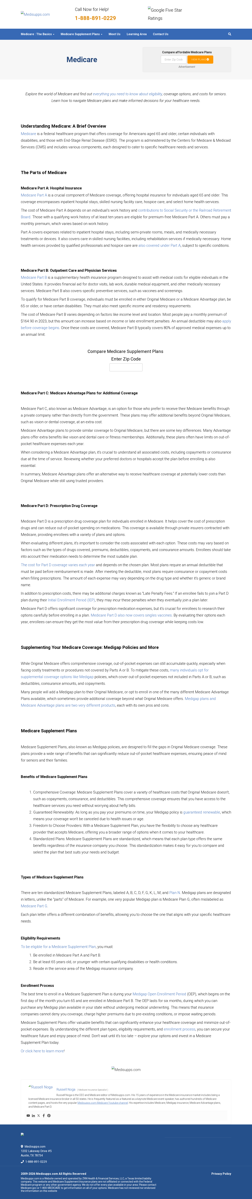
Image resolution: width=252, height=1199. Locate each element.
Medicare (28, 134)
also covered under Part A (160, 245)
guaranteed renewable (201, 812)
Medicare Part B (34, 277)
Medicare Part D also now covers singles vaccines (131, 615)
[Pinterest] (49, 1116)
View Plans (199, 59)
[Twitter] (38, 1116)
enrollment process (179, 1029)
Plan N (174, 892)
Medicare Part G (34, 906)
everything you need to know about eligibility (127, 94)
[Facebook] (43, 1116)
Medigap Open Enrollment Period (159, 994)
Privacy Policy (221, 1174)
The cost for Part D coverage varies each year (58, 565)
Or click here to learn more (42, 1051)
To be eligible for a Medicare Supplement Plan (58, 946)
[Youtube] (28, 1116)
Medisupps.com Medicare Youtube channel (102, 1102)
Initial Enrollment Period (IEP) (71, 600)
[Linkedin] (33, 1116)
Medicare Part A (34, 195)
